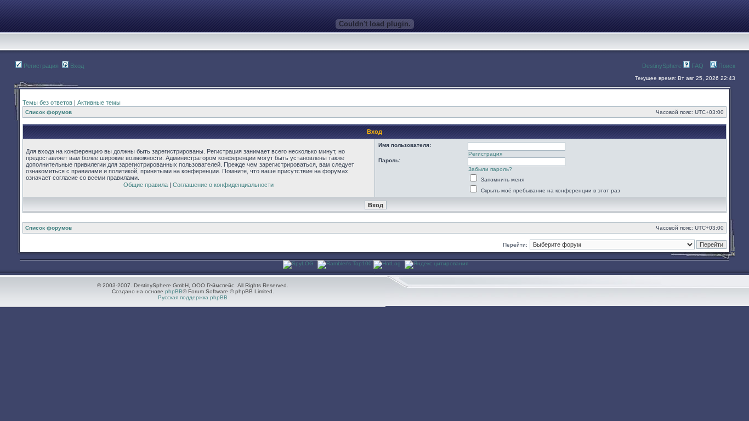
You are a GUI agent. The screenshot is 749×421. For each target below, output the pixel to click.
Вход (76, 65)
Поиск (726, 65)
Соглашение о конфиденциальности (223, 184)
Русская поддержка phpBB (193, 297)
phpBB (174, 291)
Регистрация (40, 65)
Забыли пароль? (490, 169)
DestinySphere (662, 65)
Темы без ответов (47, 102)
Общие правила (145, 184)
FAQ (696, 65)
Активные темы (99, 102)
